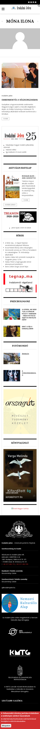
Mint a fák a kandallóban (27, 327)
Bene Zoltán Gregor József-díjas (16, 267)
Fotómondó (20, 345)
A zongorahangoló (29, 373)
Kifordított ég (14, 497)
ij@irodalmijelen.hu (8, 587)
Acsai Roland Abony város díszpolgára (18, 248)
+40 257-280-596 (22, 564)
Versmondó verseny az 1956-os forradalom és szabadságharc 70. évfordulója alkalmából (20, 252)
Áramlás (25, 354)
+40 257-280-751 (9, 564)
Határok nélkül (11, 150)
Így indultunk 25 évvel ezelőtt (16, 152)
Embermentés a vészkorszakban (20, 99)
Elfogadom (6, 726)
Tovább (5, 119)
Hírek (20, 235)
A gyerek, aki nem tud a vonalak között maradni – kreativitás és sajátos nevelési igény (29, 314)
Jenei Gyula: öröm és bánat (21, 228)
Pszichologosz (20, 301)
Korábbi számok (10, 205)
